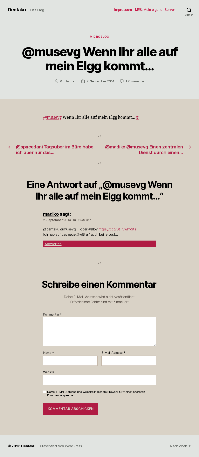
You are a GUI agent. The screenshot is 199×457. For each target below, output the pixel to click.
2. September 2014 (100, 81)
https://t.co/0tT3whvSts (117, 229)
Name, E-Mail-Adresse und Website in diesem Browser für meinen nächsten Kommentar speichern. (96, 393)
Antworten (53, 244)
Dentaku (17, 9)
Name (48, 353)
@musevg (52, 117)
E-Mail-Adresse (113, 353)
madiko (51, 214)
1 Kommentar (135, 81)
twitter (71, 81)
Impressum (123, 10)
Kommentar (52, 314)
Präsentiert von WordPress (61, 446)
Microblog (99, 36)
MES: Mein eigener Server (155, 10)
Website (48, 372)
